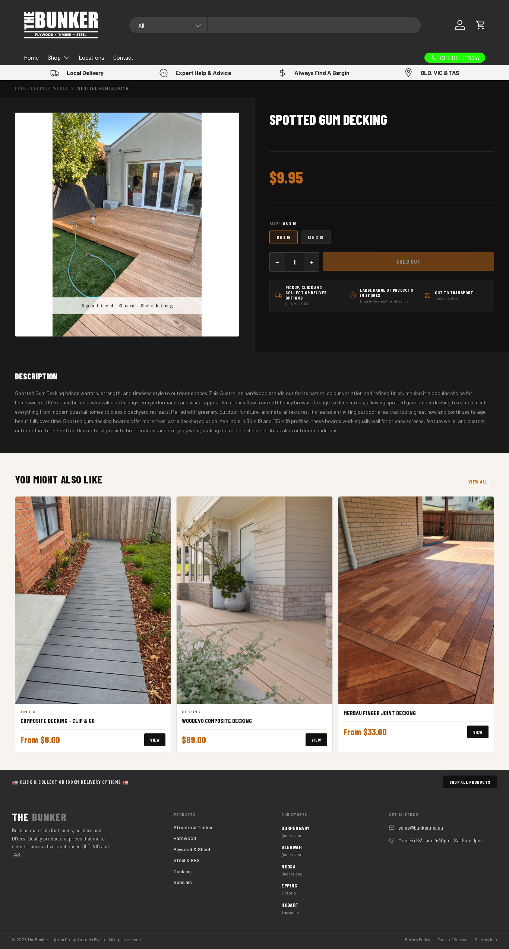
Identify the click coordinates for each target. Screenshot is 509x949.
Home (31, 57)
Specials (183, 882)
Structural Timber (193, 827)
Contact (123, 57)
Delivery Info (486, 939)
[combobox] (275, 25)
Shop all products (469, 781)
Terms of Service (452, 939)
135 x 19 (315, 237)
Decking (182, 871)
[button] (480, 25)
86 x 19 (283, 237)
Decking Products (52, 88)
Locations (91, 57)
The (39, 817)
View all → (481, 482)
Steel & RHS (187, 860)
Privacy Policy (417, 939)
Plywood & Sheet (192, 849)
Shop (54, 57)
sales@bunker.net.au (420, 828)
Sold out (408, 261)
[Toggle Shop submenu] (66, 57)
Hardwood (185, 838)
